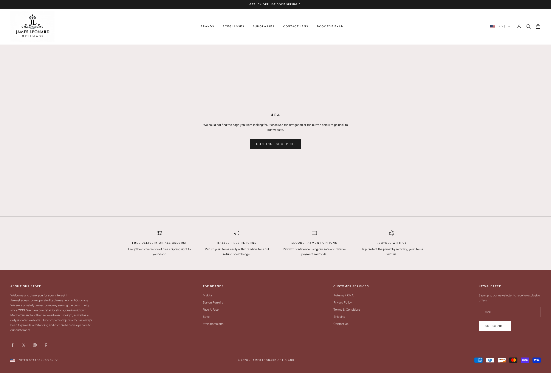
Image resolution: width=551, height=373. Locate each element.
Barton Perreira (213, 302)
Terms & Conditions (347, 309)
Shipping (339, 317)
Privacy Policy (342, 302)
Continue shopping (275, 144)
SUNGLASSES (264, 26)
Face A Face (211, 309)
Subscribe (495, 326)
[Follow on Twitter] (24, 345)
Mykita (207, 295)
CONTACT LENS (295, 26)
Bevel (206, 317)
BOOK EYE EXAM (330, 26)
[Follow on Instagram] (35, 345)
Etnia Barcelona (213, 324)
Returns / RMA (343, 295)
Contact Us (340, 324)
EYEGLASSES (233, 26)
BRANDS (207, 26)
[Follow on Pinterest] (46, 345)
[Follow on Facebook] (12, 345)
